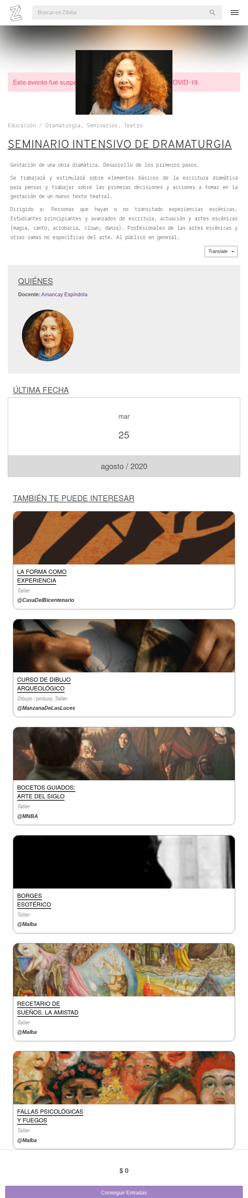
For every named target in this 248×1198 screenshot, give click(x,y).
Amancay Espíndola (64, 294)
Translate (220, 251)
